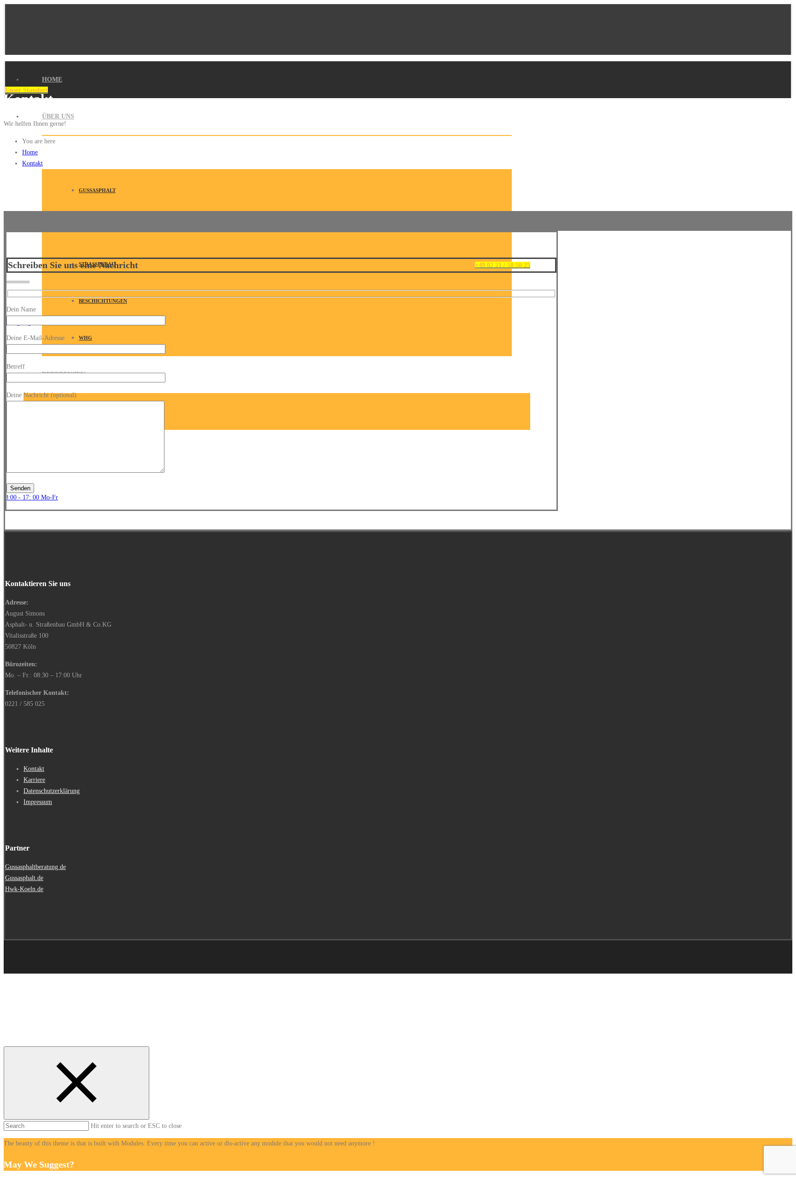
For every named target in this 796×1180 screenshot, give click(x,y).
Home (52, 79)
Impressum (37, 801)
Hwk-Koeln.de (24, 889)
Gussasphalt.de (24, 878)
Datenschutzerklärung (51, 790)
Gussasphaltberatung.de (35, 866)
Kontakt (32, 163)
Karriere (34, 779)
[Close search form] (76, 1083)
